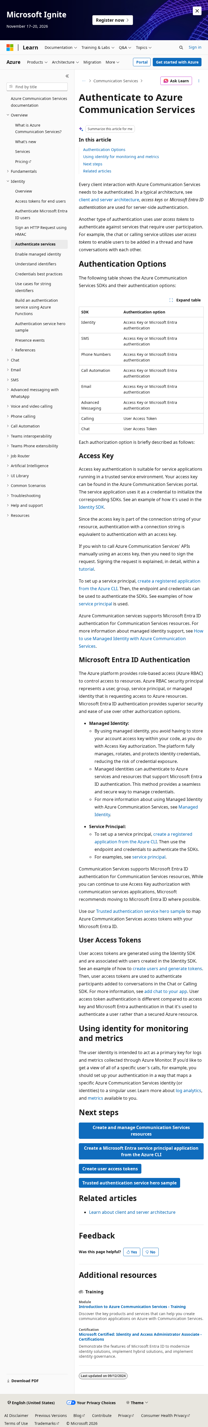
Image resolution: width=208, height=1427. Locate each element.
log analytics (188, 1090)
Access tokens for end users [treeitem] (40, 201)
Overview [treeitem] (23, 191)
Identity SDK (91, 507)
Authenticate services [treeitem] (35, 244)
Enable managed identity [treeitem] (38, 254)
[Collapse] (67, 76)
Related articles (97, 171)
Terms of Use (16, 1423)
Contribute (102, 1415)
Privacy (124, 1415)
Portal (142, 62)
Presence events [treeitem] (30, 340)
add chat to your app (165, 991)
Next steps (92, 163)
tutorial (86, 569)
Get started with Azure (177, 62)
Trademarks (45, 1423)
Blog (77, 1415)
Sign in (195, 47)
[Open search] (181, 47)
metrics (95, 1098)
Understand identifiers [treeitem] (35, 263)
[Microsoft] (10, 47)
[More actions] (199, 81)
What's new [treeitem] (25, 141)
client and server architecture (109, 200)
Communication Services (115, 80)
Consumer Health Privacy (164, 1415)
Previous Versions (51, 1415)
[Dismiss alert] (197, 11)
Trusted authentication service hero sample (140, 911)
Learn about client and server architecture (132, 1212)
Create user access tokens (110, 1169)
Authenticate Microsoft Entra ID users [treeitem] (41, 214)
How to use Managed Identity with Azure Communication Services (141, 638)
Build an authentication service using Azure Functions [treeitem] (36, 307)
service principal (95, 604)
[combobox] (37, 87)
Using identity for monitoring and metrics (121, 156)
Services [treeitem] (22, 151)
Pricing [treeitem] (21, 161)
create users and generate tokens (167, 969)
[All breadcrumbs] (83, 81)
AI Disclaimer (16, 1415)
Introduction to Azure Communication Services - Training (132, 1306)
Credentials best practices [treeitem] (39, 273)
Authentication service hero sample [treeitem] (40, 327)
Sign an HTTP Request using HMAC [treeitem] (41, 231)
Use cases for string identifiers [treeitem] (33, 287)
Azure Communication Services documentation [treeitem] (39, 102)
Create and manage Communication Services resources (141, 1130)
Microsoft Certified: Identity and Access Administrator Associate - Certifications (140, 1337)
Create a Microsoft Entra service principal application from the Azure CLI (141, 1151)
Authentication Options (104, 149)
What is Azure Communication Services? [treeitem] (38, 128)
